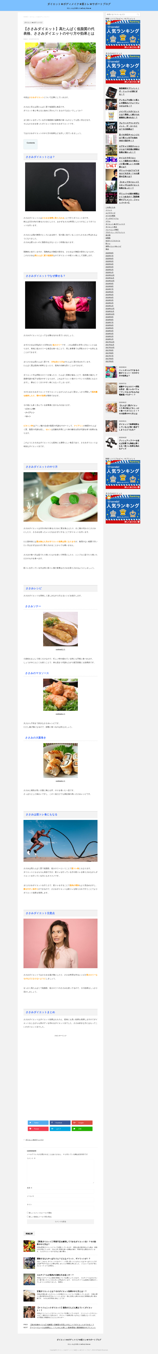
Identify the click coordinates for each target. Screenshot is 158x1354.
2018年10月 (110, 314)
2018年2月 (109, 336)
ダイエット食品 (111, 227)
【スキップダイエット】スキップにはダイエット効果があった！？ (129, 185)
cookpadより (60, 781)
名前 (29, 1188)
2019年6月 (109, 292)
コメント (31, 1158)
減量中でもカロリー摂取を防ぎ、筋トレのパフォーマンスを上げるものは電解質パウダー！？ (129, 391)
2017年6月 (109, 359)
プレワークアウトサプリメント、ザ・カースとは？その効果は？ (129, 126)
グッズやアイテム (112, 218)
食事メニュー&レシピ (113, 246)
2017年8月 (109, 353)
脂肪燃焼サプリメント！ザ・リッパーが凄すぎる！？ (129, 91)
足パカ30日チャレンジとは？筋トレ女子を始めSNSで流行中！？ (129, 138)
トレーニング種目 (112, 229)
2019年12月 (110, 275)
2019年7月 (109, 289)
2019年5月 (109, 295)
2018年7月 (109, 322)
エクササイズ (110, 213)
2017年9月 (109, 350)
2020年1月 (109, 272)
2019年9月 (109, 283)
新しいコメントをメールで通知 (40, 1213)
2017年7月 (109, 356)
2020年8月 (109, 253)
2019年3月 (109, 300)
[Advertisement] (40, 1051)
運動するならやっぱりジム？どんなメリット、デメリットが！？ (63, 1259)
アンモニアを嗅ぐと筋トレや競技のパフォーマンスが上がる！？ (129, 103)
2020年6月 (109, 258)
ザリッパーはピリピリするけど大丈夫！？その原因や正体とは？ (129, 173)
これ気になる (110, 207)
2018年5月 (109, 328)
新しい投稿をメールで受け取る (40, 1217)
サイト (29, 1204)
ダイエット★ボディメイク (35, 1140)
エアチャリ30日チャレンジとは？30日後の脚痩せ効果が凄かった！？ (129, 149)
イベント (109, 210)
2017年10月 (110, 347)
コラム (108, 221)
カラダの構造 (110, 216)
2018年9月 (109, 317)
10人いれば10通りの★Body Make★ (79, 1344)
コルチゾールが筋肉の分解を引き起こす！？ (55, 1275)
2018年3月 (109, 334)
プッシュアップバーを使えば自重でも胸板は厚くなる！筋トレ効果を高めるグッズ (129, 445)
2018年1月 (109, 339)
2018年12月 (110, 308)
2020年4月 (109, 264)
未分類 (108, 235)
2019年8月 (109, 286)
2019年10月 (110, 281)
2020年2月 (109, 270)
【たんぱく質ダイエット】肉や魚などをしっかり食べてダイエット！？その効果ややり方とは (129, 409)
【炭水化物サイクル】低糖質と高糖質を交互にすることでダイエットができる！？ (62, 1325)
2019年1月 (109, 306)
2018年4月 (109, 331)
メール (30, 1196)
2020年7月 (109, 256)
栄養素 (108, 238)
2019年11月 (110, 278)
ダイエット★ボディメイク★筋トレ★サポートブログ (79, 4)
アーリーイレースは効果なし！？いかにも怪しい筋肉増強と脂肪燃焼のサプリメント (63, 1328)
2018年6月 (109, 325)
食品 (107, 249)
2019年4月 (109, 297)
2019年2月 (109, 303)
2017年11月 (110, 345)
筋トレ (108, 243)
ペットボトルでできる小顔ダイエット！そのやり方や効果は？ (129, 373)
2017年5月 (109, 361)
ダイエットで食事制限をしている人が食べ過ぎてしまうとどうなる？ (129, 427)
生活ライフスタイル (113, 241)
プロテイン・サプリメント (115, 232)
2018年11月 (110, 311)
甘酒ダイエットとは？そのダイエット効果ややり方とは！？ (62, 1291)
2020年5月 (109, 261)
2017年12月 (110, 342)
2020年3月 (109, 267)
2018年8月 (109, 320)
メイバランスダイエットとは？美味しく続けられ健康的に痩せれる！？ (129, 114)
